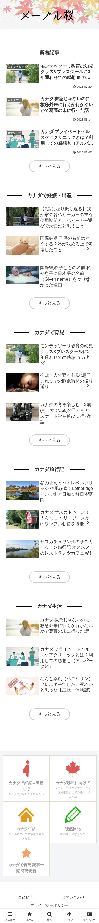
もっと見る (49, 166)
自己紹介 (26, 897)
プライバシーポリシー (49, 905)
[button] (88, 752)
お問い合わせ (73, 897)
